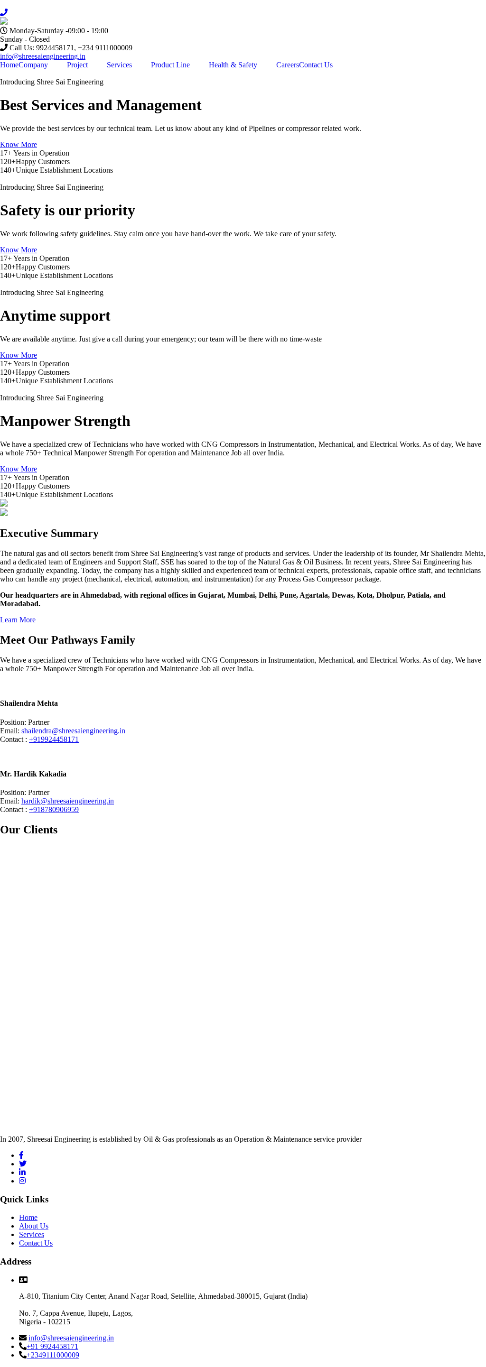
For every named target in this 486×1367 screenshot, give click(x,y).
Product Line (170, 65)
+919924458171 (54, 739)
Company (33, 65)
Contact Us (316, 65)
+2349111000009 (53, 1355)
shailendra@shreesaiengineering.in (73, 731)
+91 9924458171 (52, 1346)
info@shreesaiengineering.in (42, 56)
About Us (33, 1226)
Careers (287, 65)
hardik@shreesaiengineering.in (67, 801)
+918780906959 (54, 809)
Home (9, 65)
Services (119, 65)
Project (77, 65)
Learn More (18, 620)
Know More (18, 144)
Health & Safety (233, 65)
